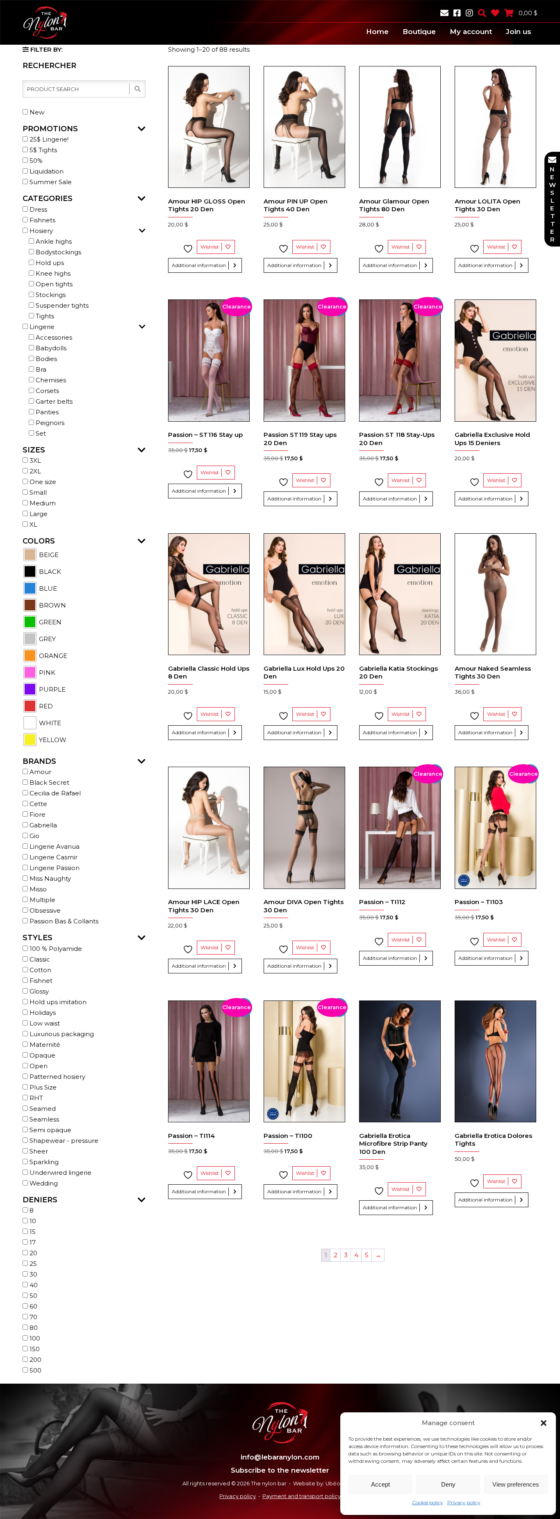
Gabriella (42, 825)
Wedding (43, 1183)
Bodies (45, 359)
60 (32, 1306)
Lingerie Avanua (54, 846)
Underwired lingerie (59, 1172)
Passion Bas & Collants (63, 921)
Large (38, 514)
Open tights (53, 284)
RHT (35, 1098)
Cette (37, 804)
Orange (52, 656)
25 (32, 1264)
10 (32, 1221)
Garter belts (53, 401)
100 (34, 1338)
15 (32, 1232)
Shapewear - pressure (63, 1140)
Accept (380, 1484)
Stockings (50, 295)
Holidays (42, 1012)
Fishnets (41, 220)
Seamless (43, 1119)
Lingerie (41, 327)
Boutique (419, 31)
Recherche (137, 89)
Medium (42, 503)
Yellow (51, 740)
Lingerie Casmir (52, 857)
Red (45, 706)
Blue (47, 588)
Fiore (37, 814)
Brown (51, 605)
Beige (48, 555)
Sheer (38, 1151)
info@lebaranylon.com (280, 1457)
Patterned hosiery (56, 1076)
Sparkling (43, 1162)
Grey (46, 639)
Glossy (38, 991)
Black (49, 572)
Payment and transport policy (301, 1496)
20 (32, 1253)
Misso (37, 889)
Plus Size (42, 1087)
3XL (34, 460)
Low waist (44, 1023)
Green (49, 622)
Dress (37, 209)
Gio (33, 836)
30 (32, 1274)
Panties (46, 412)
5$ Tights (42, 150)
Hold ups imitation (57, 1002)
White (49, 723)
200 (34, 1360)
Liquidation (46, 171)
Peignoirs (49, 423)
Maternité (44, 1044)
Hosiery (40, 231)
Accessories (53, 337)
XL (32, 524)
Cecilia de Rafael (54, 793)
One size (42, 482)
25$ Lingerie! (48, 139)
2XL (34, 471)
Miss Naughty (49, 878)
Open (38, 1066)
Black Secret (48, 782)
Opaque (41, 1055)
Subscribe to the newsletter (280, 1470)
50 (32, 1296)
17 (32, 1242)
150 (34, 1349)
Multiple (41, 900)
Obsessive (44, 910)
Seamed (42, 1108)
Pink (46, 672)
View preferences (515, 1484)
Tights (44, 316)
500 (34, 1370)
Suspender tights (61, 305)
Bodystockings (57, 252)
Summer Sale (50, 182)
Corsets (46, 391)
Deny (448, 1484)
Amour (39, 772)
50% (35, 160)
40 (33, 1285)
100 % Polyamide (55, 949)
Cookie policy (427, 1502)
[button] (544, 1423)
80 (33, 1328)
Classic (39, 959)
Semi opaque (49, 1130)
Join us (518, 31)
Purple (51, 689)
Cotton (39, 970)
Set (40, 433)
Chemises (50, 380)
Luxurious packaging (61, 1034)
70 (32, 1317)
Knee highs (52, 273)
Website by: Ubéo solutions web (335, 1483)
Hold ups (49, 263)
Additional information (199, 265)
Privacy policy (463, 1502)
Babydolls (50, 348)
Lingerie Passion (54, 868)
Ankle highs (53, 241)
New (36, 112)
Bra (40, 369)
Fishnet (40, 980)
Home (377, 31)
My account (471, 31)
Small (37, 492)
